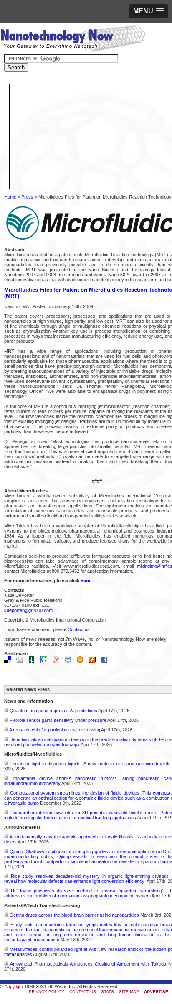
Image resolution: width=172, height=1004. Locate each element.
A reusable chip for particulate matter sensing (54, 729)
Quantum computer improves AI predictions (53, 710)
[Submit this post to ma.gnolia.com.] (82, 661)
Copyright (14, 986)
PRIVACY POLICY (46, 991)
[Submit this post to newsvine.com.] (33, 661)
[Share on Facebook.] (106, 661)
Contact (75, 629)
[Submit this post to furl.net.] (94, 661)
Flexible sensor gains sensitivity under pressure (58, 720)
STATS (107, 991)
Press (27, 196)
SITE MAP (129, 991)
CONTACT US (82, 991)
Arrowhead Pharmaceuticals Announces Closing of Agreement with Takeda (88, 963)
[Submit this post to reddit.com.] (70, 661)
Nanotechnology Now (73, 39)
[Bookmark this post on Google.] (45, 661)
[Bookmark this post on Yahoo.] (58, 661)
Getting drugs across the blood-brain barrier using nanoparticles (74, 914)
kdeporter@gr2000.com (28, 610)
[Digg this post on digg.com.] (21, 661)
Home (10, 196)
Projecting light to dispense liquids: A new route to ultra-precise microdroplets (90, 763)
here (85, 580)
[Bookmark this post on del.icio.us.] (9, 661)
